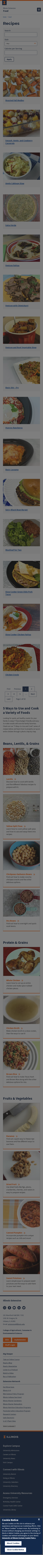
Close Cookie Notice (15, 1549)
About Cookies (13, 1543)
